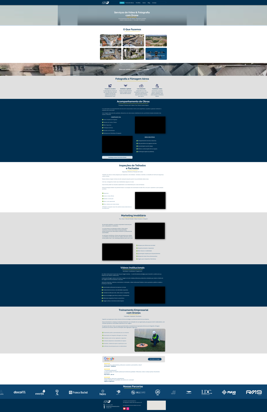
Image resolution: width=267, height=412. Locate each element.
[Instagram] (127, 408)
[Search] (166, 2)
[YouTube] (124, 408)
